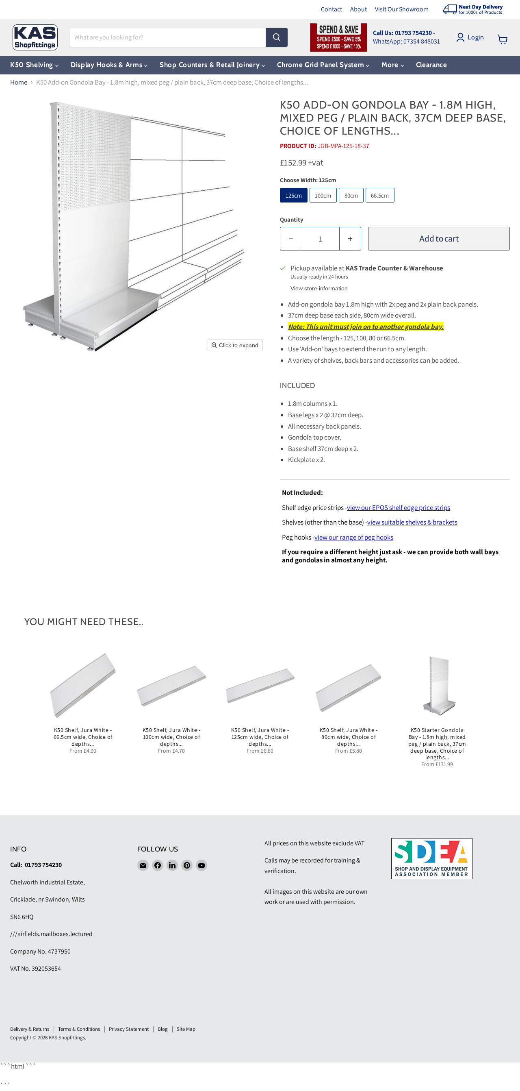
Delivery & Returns (29, 1029)
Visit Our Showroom (402, 9)
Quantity (291, 219)
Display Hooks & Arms (107, 65)
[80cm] (352, 204)
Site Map (186, 1029)
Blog (163, 1029)
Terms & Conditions (79, 1029)
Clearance (431, 65)
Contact (331, 9)
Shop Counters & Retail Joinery (211, 65)
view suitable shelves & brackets (412, 522)
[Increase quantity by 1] (351, 238)
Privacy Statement (129, 1029)
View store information (319, 288)
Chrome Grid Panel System (321, 65)
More (390, 65)
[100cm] (324, 204)
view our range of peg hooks (353, 537)
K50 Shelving (32, 65)
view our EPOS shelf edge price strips (398, 507)
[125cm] (295, 204)
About (358, 9)
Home (18, 82)
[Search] (277, 37)
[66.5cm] (381, 204)
